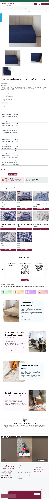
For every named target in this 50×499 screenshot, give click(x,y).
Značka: (4, 83)
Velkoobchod (20, 479)
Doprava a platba (21, 471)
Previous (3, 269)
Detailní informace (5, 102)
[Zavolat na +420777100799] (48, 0)
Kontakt (19, 470)
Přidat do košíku (14, 174)
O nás (19, 468)
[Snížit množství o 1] (2, 174)
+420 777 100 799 (38, 468)
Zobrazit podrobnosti (8, 208)
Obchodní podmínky (21, 475)
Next (47, 269)
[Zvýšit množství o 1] (6, 174)
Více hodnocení (24, 281)
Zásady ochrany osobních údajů (36, 490)
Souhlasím (37, 493)
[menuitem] (3, 8)
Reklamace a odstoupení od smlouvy (24, 473)
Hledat (35, 4)
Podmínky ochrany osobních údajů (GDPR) (24, 477)
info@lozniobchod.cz (39, 470)
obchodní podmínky (46, 490)
